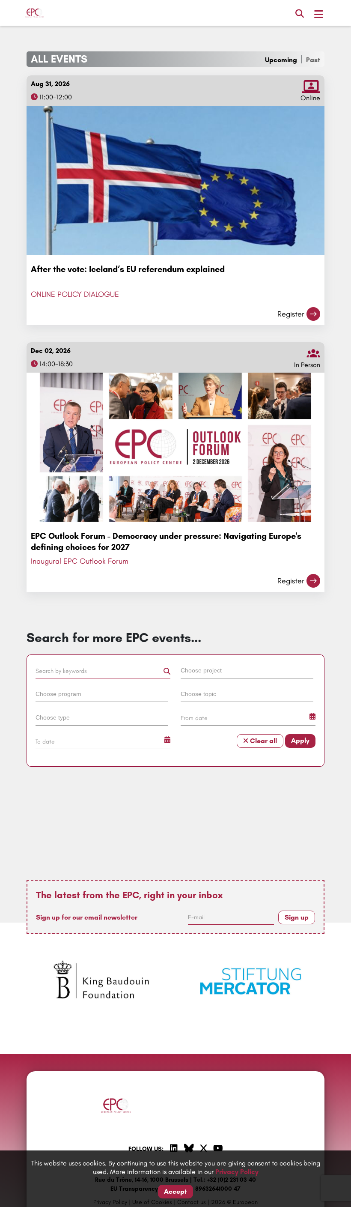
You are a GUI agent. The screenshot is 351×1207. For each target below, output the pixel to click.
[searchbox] (247, 670)
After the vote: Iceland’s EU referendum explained (128, 269)
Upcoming (281, 60)
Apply (300, 740)
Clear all (262, 741)
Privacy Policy (237, 1172)
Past (313, 60)
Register (290, 314)
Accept (175, 1191)
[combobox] (248, 672)
